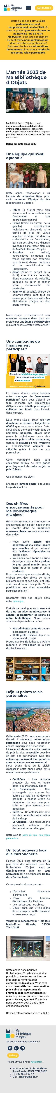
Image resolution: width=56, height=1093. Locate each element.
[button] (28, 8)
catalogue (18, 601)
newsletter (36, 1061)
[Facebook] (10, 1048)
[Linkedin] (22, 1048)
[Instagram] (16, 1048)
